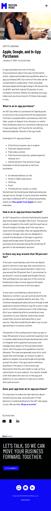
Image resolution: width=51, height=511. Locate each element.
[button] (46, 6)
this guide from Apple (23, 201)
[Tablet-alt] (18, 487)
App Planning (11, 46)
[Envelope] (25, 487)
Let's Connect (11, 468)
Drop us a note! (28, 404)
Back (7, 436)
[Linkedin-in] (32, 487)
